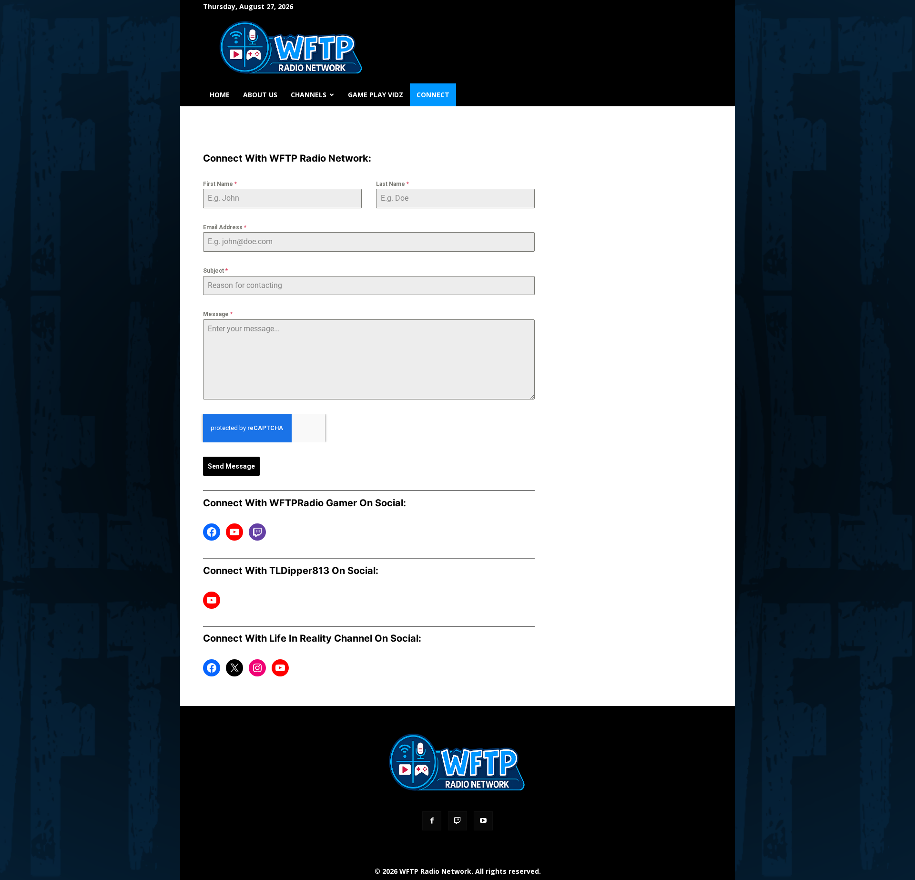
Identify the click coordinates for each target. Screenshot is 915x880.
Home (220, 94)
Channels (308, 94)
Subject (215, 270)
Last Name (392, 184)
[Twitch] (457, 820)
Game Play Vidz (375, 94)
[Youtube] (483, 820)
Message (218, 314)
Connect (433, 94)
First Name (220, 184)
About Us (260, 94)
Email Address (224, 227)
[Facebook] (431, 820)
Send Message (231, 466)
